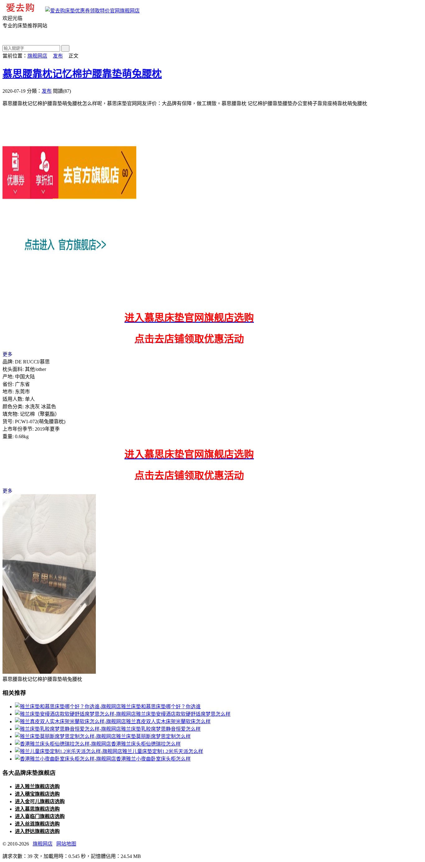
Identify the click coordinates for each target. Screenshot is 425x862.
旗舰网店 (130, 10)
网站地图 (66, 843)
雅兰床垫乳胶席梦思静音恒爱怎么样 (161, 729)
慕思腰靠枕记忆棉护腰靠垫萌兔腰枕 (82, 73)
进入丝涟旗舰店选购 (37, 824)
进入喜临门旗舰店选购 (40, 816)
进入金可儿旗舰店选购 (40, 801)
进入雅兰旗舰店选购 (37, 786)
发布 (58, 56)
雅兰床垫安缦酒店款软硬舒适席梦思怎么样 (183, 714)
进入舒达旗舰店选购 (37, 831)
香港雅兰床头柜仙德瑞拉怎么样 (146, 744)
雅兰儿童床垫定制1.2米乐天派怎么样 (162, 751)
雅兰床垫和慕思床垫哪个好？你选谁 (161, 706)
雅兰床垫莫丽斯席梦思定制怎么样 (153, 736)
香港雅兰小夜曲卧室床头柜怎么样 (153, 758)
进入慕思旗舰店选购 (37, 809)
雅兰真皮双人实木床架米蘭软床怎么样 (168, 721)
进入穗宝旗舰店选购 (37, 794)
